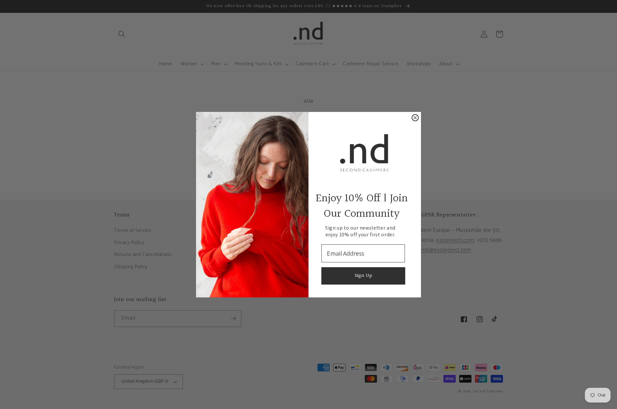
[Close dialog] (415, 117)
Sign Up (363, 276)
